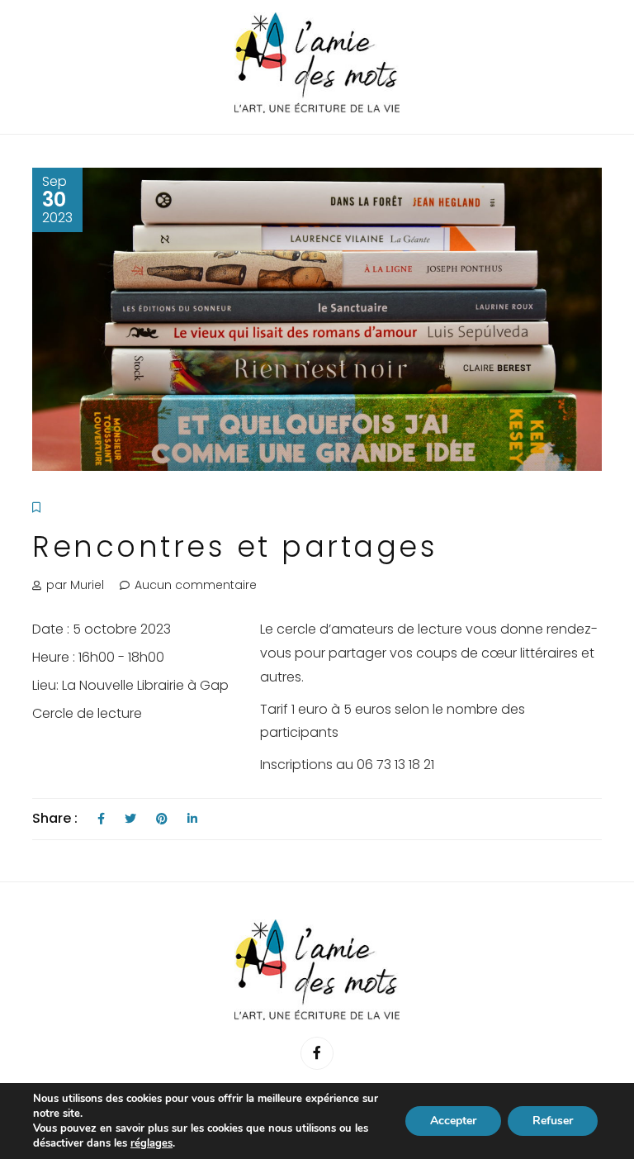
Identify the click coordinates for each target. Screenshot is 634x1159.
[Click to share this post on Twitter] (130, 819)
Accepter (453, 1120)
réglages (151, 1143)
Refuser (552, 1120)
